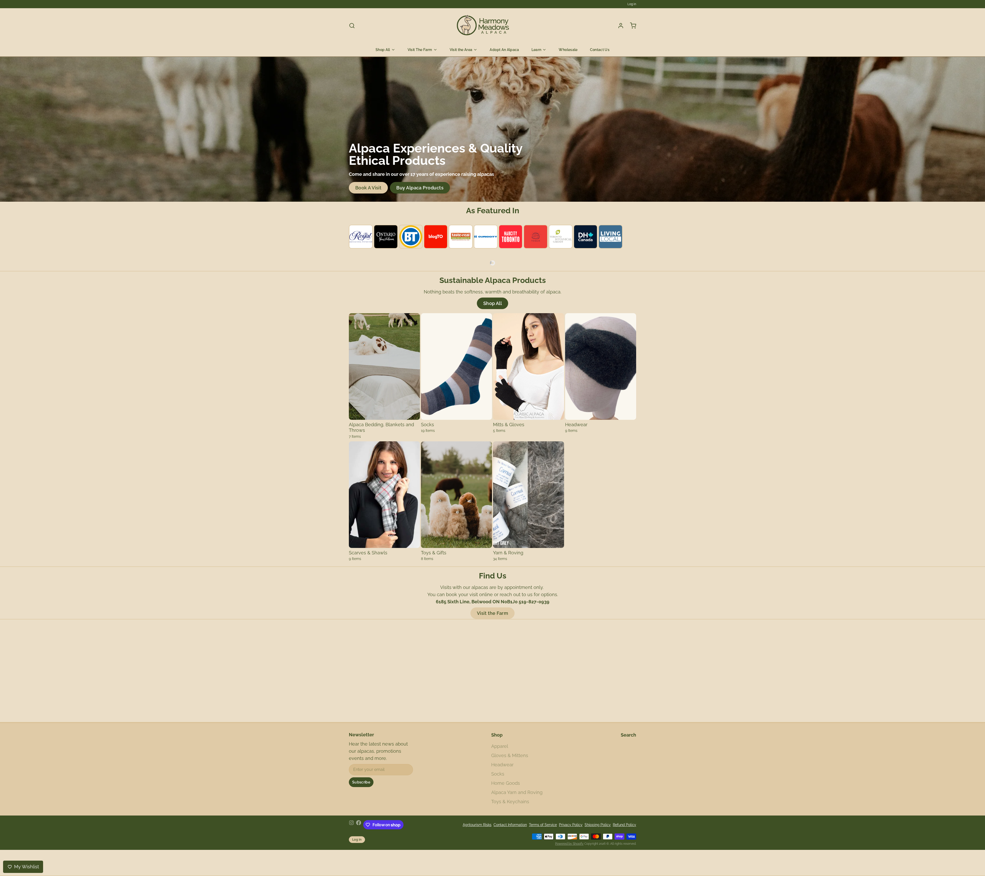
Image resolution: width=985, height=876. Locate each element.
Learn (536, 50)
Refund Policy (624, 825)
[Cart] (631, 26)
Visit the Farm (492, 613)
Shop (497, 735)
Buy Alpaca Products (420, 187)
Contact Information (510, 825)
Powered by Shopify (569, 844)
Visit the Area (461, 50)
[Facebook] (358, 824)
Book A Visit (368, 187)
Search (628, 735)
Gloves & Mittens (509, 755)
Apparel (499, 746)
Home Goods (505, 783)
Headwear (502, 764)
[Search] (352, 26)
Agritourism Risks (477, 825)
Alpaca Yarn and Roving (517, 792)
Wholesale (568, 50)
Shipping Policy (598, 825)
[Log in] (619, 26)
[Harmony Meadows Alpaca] (483, 25)
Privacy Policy (571, 825)
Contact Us (600, 50)
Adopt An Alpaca (504, 50)
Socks (497, 774)
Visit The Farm (420, 50)
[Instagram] (351, 824)
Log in (631, 4)
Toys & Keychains (510, 801)
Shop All (383, 50)
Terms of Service (543, 825)
